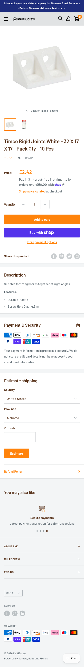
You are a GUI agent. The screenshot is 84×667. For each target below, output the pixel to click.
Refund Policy (13, 471)
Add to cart (42, 219)
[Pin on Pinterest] (61, 256)
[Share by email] (77, 256)
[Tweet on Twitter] (69, 256)
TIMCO (8, 158)
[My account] (68, 18)
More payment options (42, 242)
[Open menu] (6, 19)
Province (10, 409)
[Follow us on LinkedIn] (22, 613)
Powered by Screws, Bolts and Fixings (26, 658)
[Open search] (60, 18)
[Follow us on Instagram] (15, 613)
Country (9, 389)
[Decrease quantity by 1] (23, 204)
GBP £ (9, 593)
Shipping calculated (32, 191)
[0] (76, 18)
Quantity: (10, 204)
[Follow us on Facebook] (7, 613)
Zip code (9, 428)
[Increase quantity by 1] (45, 204)
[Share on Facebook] (54, 256)
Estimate (16, 453)
